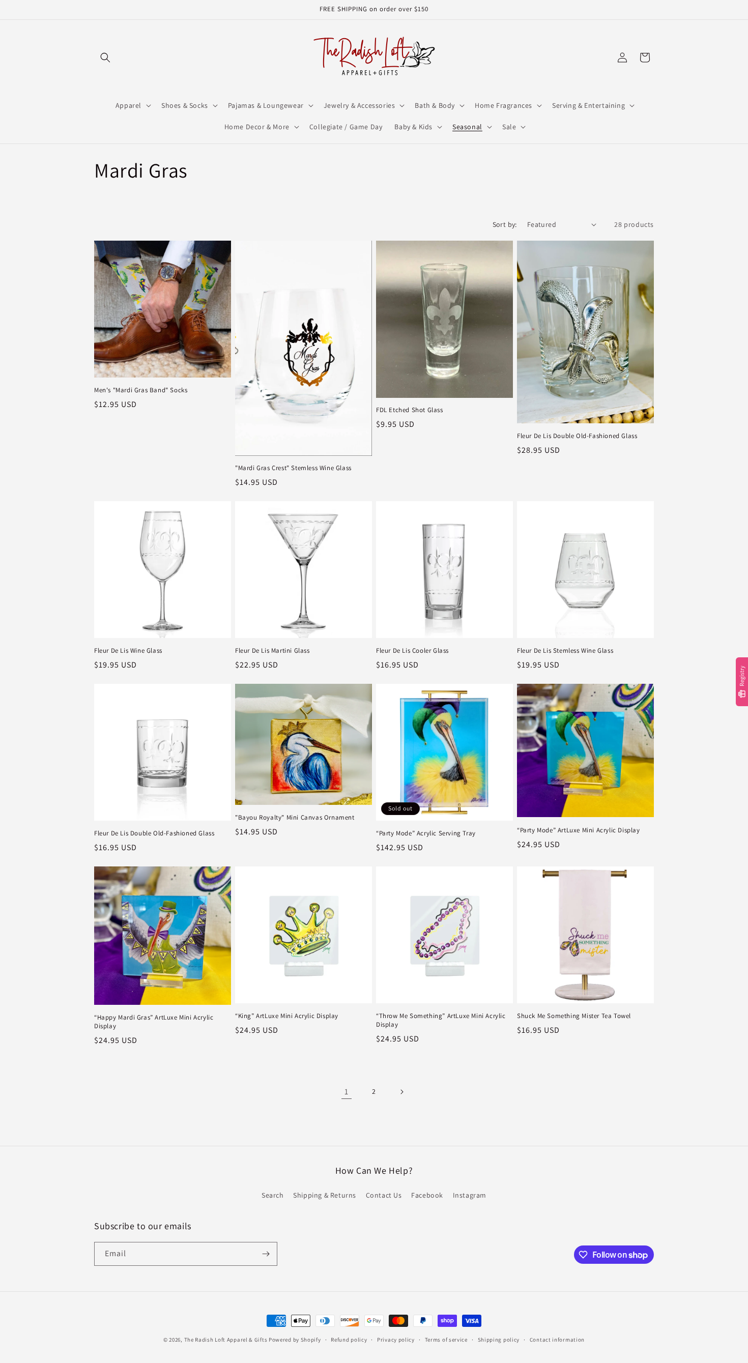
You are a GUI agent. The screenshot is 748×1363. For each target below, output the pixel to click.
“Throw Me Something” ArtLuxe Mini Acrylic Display (441, 1020)
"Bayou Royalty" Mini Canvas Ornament (295, 818)
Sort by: (505, 224)
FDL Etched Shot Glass (409, 410)
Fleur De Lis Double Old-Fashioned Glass (577, 436)
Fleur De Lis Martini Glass (272, 651)
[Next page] (401, 1092)
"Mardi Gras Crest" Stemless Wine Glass (293, 468)
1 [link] (346, 1091)
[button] (105, 57)
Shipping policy (499, 1339)
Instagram (469, 1195)
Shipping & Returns (324, 1195)
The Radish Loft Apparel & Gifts (226, 1339)
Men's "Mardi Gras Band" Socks (140, 390)
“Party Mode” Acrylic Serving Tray (426, 833)
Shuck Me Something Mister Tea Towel (574, 1016)
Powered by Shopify (295, 1339)
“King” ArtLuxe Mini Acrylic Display (286, 1016)
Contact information (557, 1339)
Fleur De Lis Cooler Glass (412, 651)
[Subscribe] (265, 1254)
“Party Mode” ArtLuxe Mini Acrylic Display (578, 830)
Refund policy (349, 1339)
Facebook (427, 1195)
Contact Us (384, 1195)
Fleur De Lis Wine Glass (128, 651)
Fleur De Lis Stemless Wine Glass (565, 651)
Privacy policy (396, 1339)
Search (273, 1195)
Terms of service (446, 1339)
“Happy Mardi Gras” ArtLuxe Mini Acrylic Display (153, 1021)
